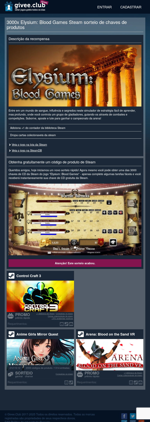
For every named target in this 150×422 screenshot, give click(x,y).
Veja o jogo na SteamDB (27, 150)
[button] (19, 219)
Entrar (104, 6)
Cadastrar (130, 6)
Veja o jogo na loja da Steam (29, 144)
